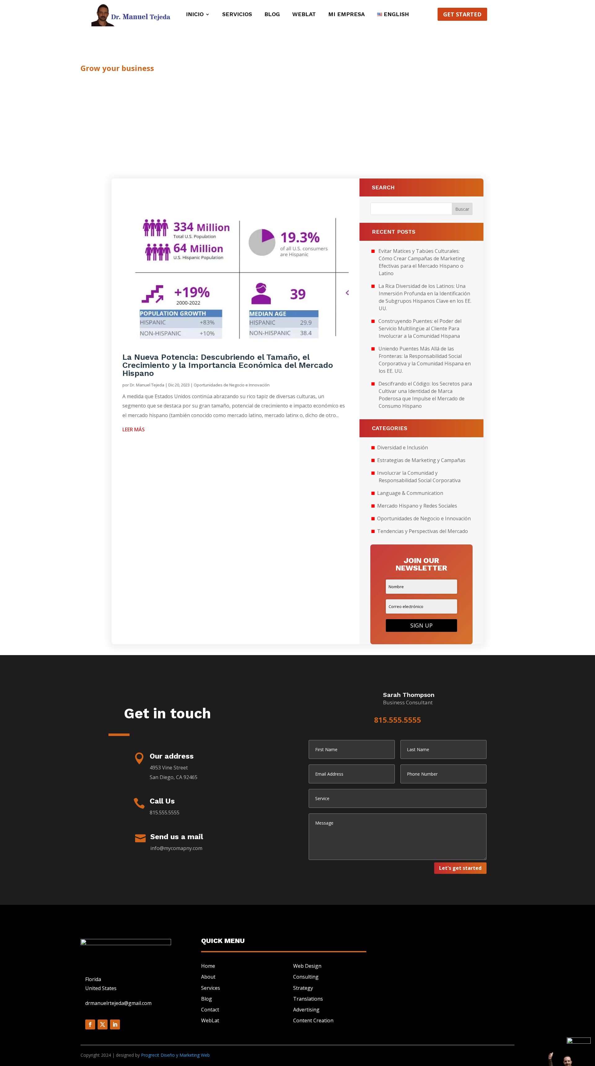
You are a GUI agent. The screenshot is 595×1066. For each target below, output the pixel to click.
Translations (308, 998)
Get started (462, 14)
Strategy (303, 988)
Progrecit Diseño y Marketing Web (175, 1055)
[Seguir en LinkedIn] (115, 1024)
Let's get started (460, 868)
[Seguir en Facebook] (90, 1024)
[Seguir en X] (103, 1024)
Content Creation (313, 1020)
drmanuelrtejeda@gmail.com (118, 1003)
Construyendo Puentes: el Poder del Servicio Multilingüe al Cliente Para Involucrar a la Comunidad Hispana (419, 328)
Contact (210, 1009)
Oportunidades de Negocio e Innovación (232, 385)
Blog (272, 14)
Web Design (307, 965)
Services (210, 988)
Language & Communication (410, 493)
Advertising (306, 1009)
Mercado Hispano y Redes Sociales (417, 505)
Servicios (237, 14)
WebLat (304, 14)
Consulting (306, 976)
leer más (133, 429)
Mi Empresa (346, 14)
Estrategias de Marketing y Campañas (421, 460)
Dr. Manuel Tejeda (147, 385)
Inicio (195, 14)
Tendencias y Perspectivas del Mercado (422, 531)
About (208, 976)
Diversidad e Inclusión (402, 447)
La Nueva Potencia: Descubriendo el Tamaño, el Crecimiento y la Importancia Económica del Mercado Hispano (227, 365)
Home (208, 965)
